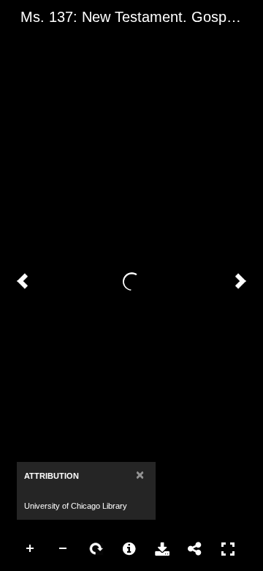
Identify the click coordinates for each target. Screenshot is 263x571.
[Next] (240, 281)
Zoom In (30, 549)
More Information (129, 549)
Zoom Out (63, 549)
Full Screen (228, 549)
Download (162, 549)
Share (195, 549)
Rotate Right (96, 549)
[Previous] (23, 281)
